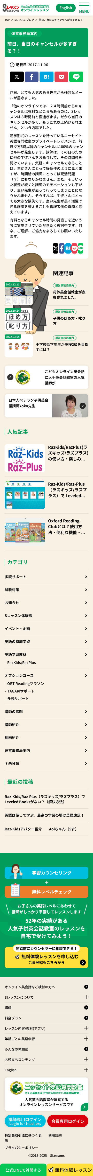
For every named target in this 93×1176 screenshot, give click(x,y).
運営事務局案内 (17, 750)
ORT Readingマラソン (25, 683)
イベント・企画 (17, 628)
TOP (7, 20)
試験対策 (12, 589)
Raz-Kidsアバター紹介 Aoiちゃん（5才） (42, 829)
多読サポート (15, 576)
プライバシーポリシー (21, 1147)
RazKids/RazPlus (21, 662)
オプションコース (19, 675)
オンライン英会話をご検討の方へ (30, 986)
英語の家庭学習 (17, 641)
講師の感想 (14, 711)
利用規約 (55, 1135)
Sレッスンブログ (24, 20)
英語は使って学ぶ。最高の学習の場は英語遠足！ (44, 815)
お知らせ (12, 602)
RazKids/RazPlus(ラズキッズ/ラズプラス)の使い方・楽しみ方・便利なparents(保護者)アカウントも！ (68, 452)
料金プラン (13, 1018)
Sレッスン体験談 (18, 615)
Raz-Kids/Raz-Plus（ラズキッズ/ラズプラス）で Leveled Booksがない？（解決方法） (67, 489)
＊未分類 (12, 763)
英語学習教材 (15, 654)
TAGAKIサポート (21, 691)
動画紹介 (12, 737)
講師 (8, 1007)
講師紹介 (12, 724)
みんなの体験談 (16, 1049)
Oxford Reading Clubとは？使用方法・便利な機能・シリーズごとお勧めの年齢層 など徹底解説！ (66, 526)
